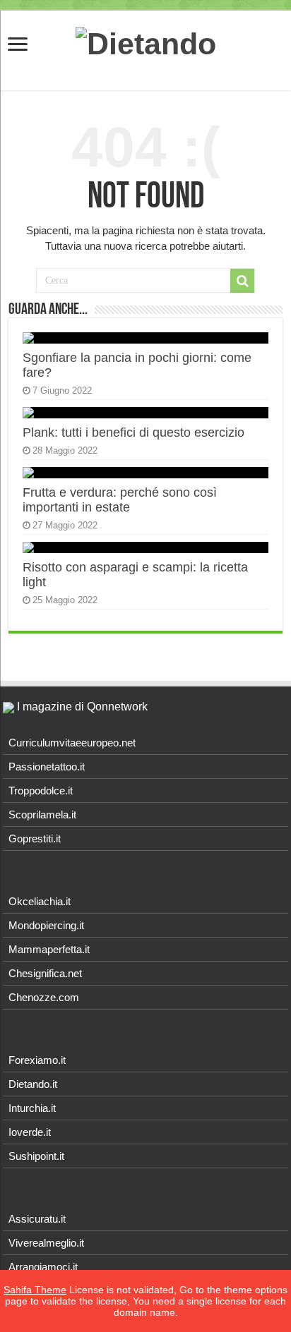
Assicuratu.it (37, 1219)
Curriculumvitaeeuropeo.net (72, 743)
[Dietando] (146, 42)
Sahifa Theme (35, 1289)
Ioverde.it (29, 1132)
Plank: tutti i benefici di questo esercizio (133, 432)
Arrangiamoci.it (43, 1267)
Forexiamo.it (37, 1060)
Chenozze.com (43, 997)
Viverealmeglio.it (46, 1243)
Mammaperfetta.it (49, 949)
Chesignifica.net (45, 973)
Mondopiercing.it (46, 925)
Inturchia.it (32, 1108)
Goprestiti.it (34, 838)
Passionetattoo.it (46, 767)
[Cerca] (242, 281)
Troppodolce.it (40, 791)
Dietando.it (32, 1084)
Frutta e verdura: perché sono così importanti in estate (120, 499)
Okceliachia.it (39, 901)
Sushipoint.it (36, 1156)
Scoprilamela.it (42, 815)
